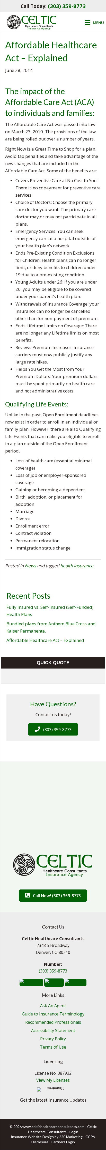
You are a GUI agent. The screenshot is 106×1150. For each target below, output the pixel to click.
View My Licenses (53, 1080)
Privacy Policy (53, 1039)
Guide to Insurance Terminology (53, 1014)
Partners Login (63, 1142)
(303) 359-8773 (67, 6)
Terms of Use (53, 1047)
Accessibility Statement (53, 1030)
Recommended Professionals (53, 1022)
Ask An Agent (53, 1006)
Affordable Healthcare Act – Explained (45, 640)
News (30, 566)
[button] (53, 729)
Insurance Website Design (32, 1136)
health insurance (76, 566)
